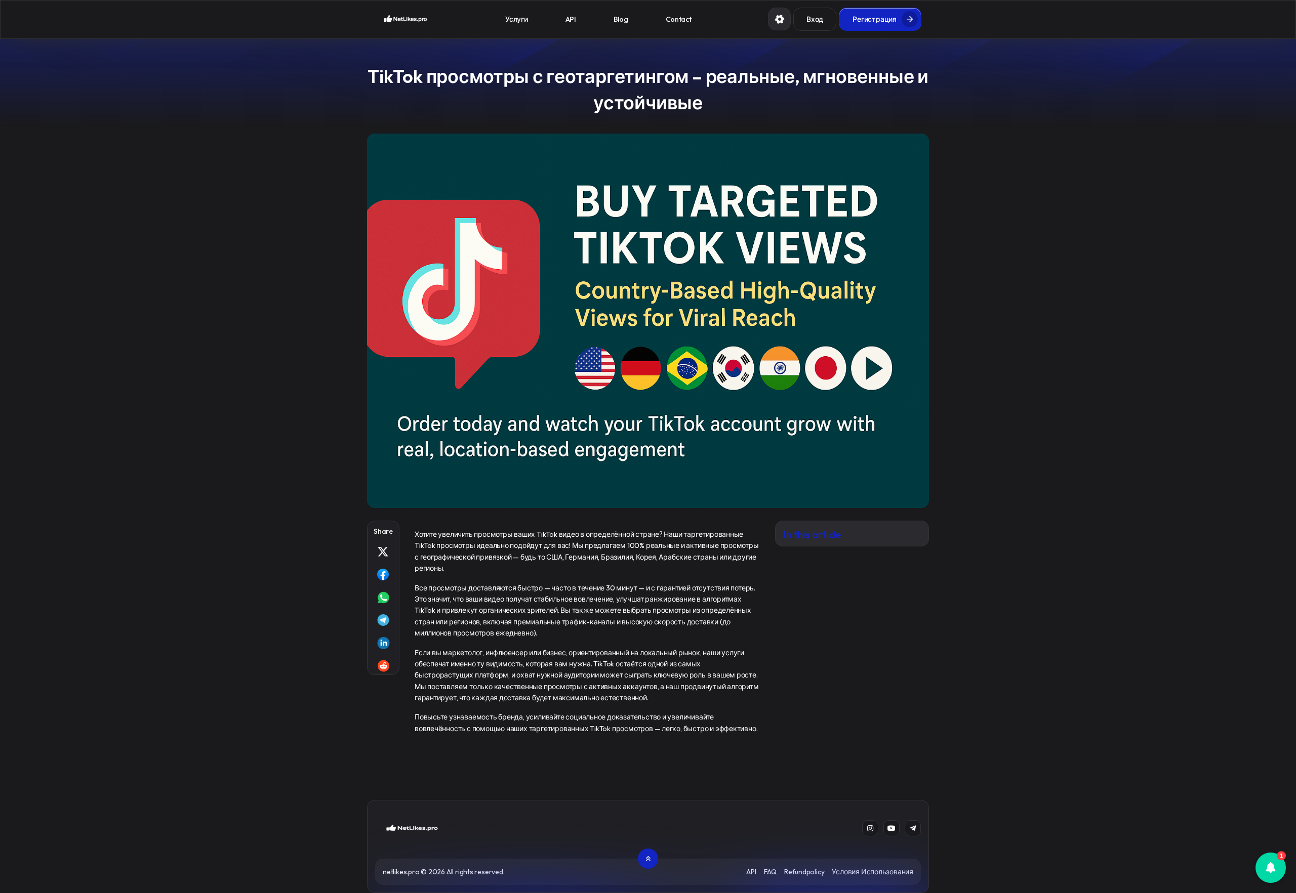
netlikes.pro (401, 871)
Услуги (516, 19)
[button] (1271, 868)
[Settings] (779, 19)
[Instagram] (870, 828)
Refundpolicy (804, 871)
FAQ (770, 871)
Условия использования (872, 871)
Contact (679, 19)
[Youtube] (891, 828)
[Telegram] (913, 828)
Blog (621, 19)
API (570, 19)
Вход (814, 19)
